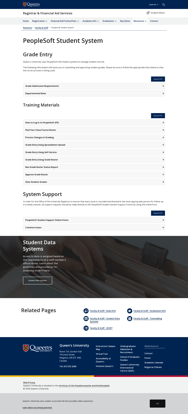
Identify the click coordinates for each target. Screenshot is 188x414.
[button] (162, 4)
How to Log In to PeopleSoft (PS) (42, 122)
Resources (27, 27)
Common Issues (33, 227)
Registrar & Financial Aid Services (47, 13)
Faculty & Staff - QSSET (101, 328)
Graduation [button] (108, 21)
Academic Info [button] (90, 21)
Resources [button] (139, 21)
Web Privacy (29, 382)
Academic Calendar (154, 362)
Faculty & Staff (41, 27)
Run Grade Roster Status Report (41, 167)
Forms (148, 358)
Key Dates (125, 21)
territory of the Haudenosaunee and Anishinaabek (84, 385)
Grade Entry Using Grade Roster (41, 159)
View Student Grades (36, 182)
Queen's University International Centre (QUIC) (129, 367)
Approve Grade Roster (36, 174)
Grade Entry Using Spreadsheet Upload (45, 144)
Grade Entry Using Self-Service (41, 152)
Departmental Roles (35, 93)
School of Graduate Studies (130, 358)
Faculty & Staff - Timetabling (148, 318)
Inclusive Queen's (104, 366)
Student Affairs (158, 12)
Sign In (152, 5)
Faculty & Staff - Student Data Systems (105, 320)
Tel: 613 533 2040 (67, 366)
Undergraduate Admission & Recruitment (128, 349)
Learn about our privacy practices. (37, 407)
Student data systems (37, 280)
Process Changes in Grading (39, 137)
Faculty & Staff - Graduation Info (150, 310)
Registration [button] (38, 21)
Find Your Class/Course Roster (40, 130)
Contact (154, 21)
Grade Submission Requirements (42, 86)
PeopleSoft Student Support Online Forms (46, 220)
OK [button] (157, 403)
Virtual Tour (102, 353)
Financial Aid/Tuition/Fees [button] (64, 21)
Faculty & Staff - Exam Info (103, 310)
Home (26, 21)
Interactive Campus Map (105, 348)
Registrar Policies (153, 367)
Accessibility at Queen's (103, 360)
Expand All (158, 79)
